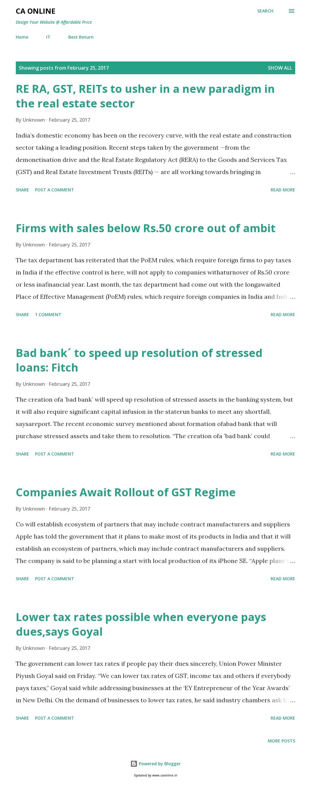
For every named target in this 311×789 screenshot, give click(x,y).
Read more (283, 190)
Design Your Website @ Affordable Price (54, 22)
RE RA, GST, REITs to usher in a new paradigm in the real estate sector (145, 96)
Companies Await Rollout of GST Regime (126, 492)
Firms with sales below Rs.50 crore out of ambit (145, 228)
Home (22, 37)
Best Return (81, 37)
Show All (280, 68)
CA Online (35, 11)
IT (48, 37)
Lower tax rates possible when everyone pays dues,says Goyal (141, 624)
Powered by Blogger (159, 763)
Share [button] (22, 190)
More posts (281, 741)
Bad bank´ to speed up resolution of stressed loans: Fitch (139, 360)
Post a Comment (54, 190)
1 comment (48, 314)
